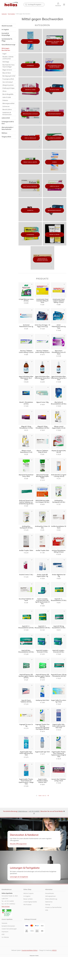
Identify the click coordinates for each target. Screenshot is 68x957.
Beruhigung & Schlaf (8, 76)
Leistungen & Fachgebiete (19, 877)
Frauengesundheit (8, 79)
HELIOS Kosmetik (7, 26)
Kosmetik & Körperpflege (6, 34)
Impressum (5, 932)
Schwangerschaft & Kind (8, 122)
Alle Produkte (11, 14)
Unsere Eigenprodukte (30, 902)
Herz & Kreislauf (7, 82)
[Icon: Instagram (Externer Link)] (34, 813)
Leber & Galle (6, 97)
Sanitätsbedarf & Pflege (7, 40)
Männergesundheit (8, 103)
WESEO (54, 950)
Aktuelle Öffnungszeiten (18, 844)
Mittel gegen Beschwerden (6, 49)
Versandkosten (49, 893)
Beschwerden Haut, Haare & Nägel (8, 66)
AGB (3, 934)
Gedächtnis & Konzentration (7, 113)
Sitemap (47, 904)
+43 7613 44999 (34, 811)
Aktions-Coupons (28, 893)
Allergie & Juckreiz (8, 85)
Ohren (4, 91)
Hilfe (46, 910)
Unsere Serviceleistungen (9, 929)
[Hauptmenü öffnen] (64, 5)
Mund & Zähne (7, 109)
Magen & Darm (7, 70)
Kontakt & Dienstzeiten (8, 926)
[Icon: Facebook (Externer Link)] (64, 811)
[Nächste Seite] (48, 795)
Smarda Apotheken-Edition (29, 950)
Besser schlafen (28, 899)
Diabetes (5, 100)
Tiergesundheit (6, 137)
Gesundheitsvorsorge (8, 45)
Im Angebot (5, 29)
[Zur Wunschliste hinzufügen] (32, 284)
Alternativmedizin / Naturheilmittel (8, 128)
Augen (4, 54)
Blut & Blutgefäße (7, 94)
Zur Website (5, 937)
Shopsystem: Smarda (34, 956)
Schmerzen (6, 106)
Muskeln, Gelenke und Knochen (7, 58)
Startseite (4, 14)
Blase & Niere (6, 73)
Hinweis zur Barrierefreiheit (53, 907)
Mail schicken (6, 906)
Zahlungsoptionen (50, 896)
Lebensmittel (6, 118)
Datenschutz (48, 902)
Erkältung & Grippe (8, 88)
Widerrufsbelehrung (51, 899)
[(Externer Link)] (7, 913)
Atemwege (5, 62)
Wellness (4, 133)
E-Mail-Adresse (22, 811)
